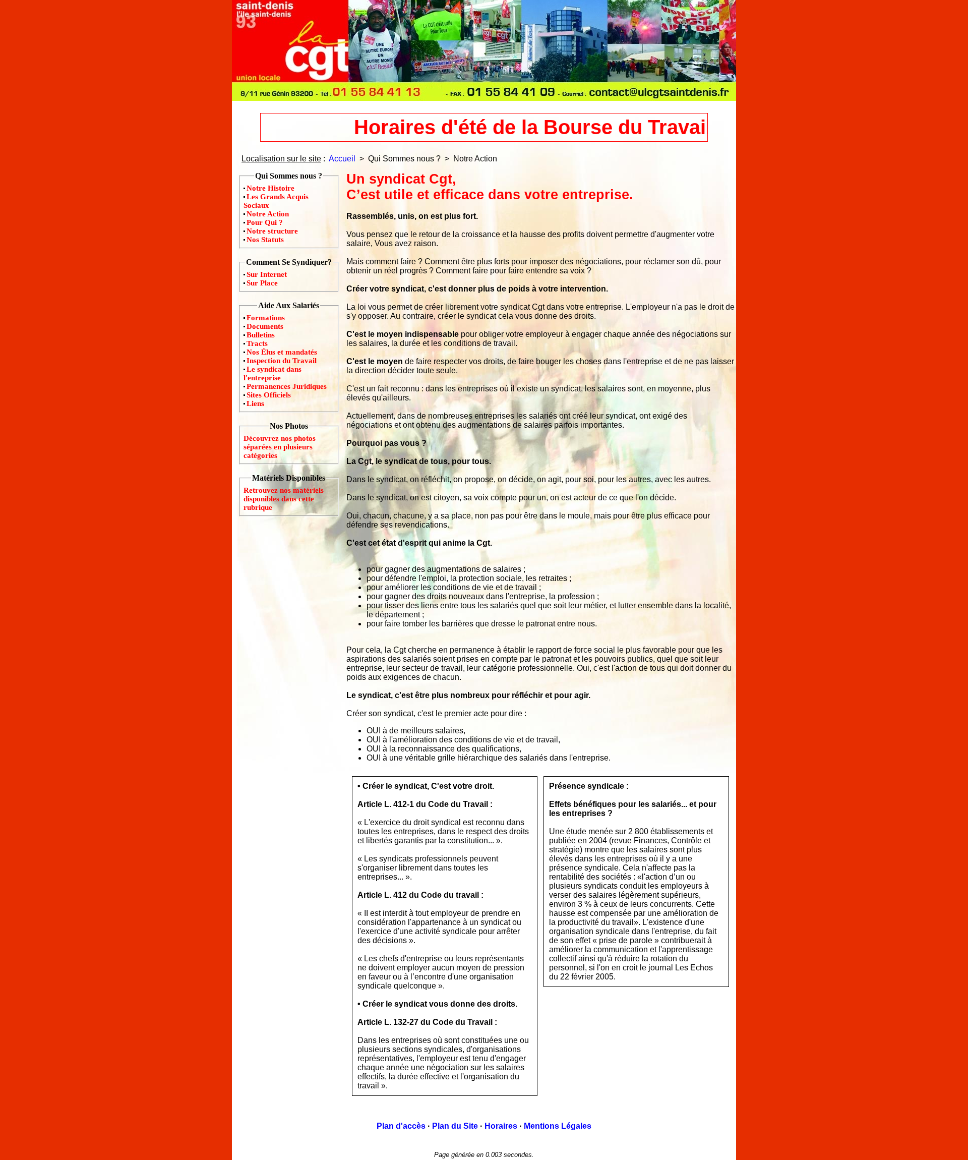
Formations (266, 318)
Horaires (501, 1126)
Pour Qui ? (265, 222)
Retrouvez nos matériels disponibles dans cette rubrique (284, 498)
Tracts (257, 343)
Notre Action (268, 214)
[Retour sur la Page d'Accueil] (484, 98)
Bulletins (261, 335)
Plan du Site (455, 1126)
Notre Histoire (270, 188)
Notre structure (272, 231)
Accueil (342, 158)
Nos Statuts (265, 240)
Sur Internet (267, 274)
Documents (265, 326)
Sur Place (262, 283)
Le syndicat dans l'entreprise (272, 373)
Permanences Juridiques (287, 386)
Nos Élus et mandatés (282, 352)
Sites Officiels (269, 395)
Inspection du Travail (282, 361)
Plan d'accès (401, 1126)
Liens (255, 403)
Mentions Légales (557, 1126)
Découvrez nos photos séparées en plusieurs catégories (280, 446)
